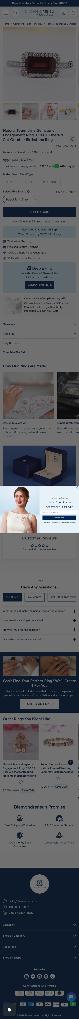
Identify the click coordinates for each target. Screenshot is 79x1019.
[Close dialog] (77, 487)
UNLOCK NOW (59, 518)
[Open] (9, 1009)
